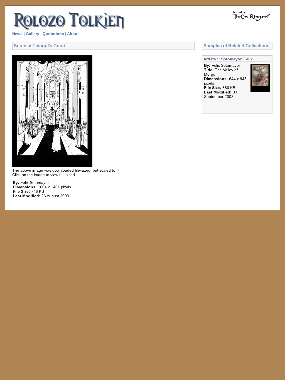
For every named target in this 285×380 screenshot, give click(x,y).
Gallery (32, 33)
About (73, 33)
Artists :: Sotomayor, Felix (228, 59)
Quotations (53, 33)
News (17, 33)
